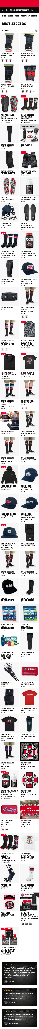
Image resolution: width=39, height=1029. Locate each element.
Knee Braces (7, 16)
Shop (17, 16)
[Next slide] (36, 3)
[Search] (7, 10)
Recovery (25, 16)
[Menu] (2, 10)
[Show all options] (14, 60)
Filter (6, 31)
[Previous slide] (2, 3)
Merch (34, 16)
